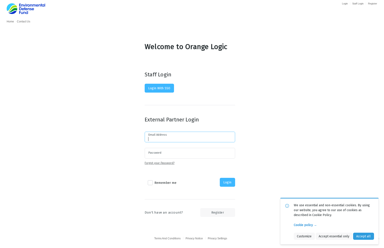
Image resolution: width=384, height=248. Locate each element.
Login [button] (227, 182)
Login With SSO (159, 88)
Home (10, 21)
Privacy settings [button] (217, 238)
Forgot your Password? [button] (159, 163)
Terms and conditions (167, 238)
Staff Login (358, 3)
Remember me (165, 183)
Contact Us (23, 21)
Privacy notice (194, 238)
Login (345, 3)
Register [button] (217, 212)
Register (372, 3)
